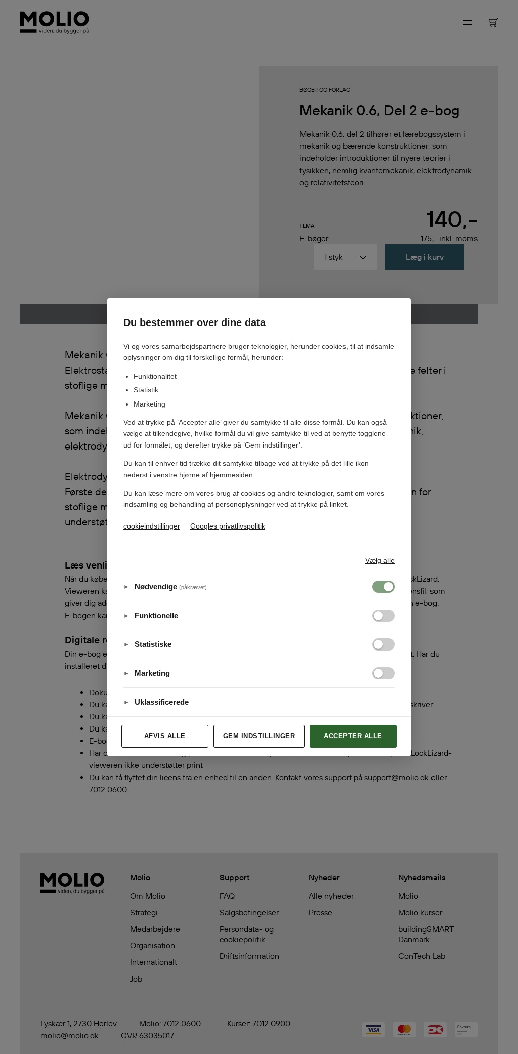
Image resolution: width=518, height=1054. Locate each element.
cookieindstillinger (151, 526)
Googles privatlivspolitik (227, 526)
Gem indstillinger (259, 736)
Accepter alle (353, 736)
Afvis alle (165, 736)
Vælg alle (380, 560)
